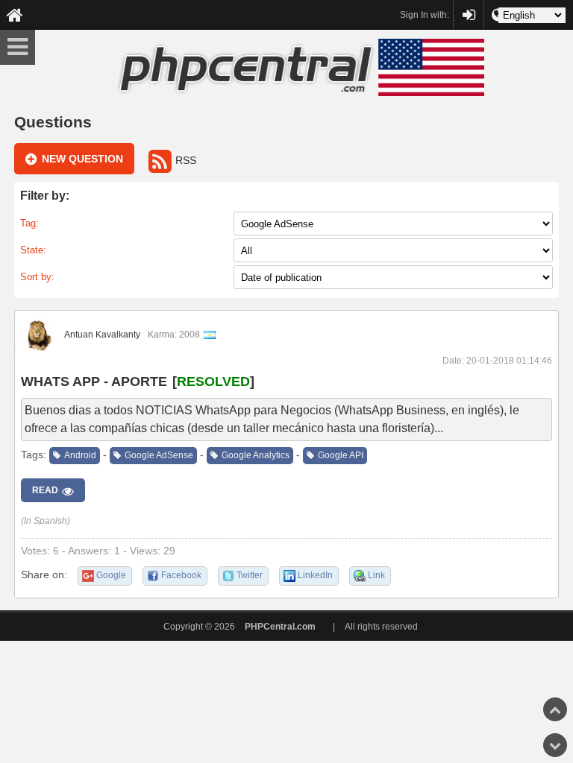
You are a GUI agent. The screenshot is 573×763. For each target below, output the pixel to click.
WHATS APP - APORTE (94, 381)
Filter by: (44, 195)
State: (33, 250)
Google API (340, 455)
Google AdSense (159, 455)
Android (80, 455)
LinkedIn (315, 575)
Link (376, 575)
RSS (185, 160)
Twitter (250, 575)
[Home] (15, 15)
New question (82, 159)
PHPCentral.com (280, 626)
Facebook (181, 575)
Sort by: (37, 276)
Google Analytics (255, 455)
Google (111, 575)
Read (45, 490)
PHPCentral (468, 8)
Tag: (29, 223)
